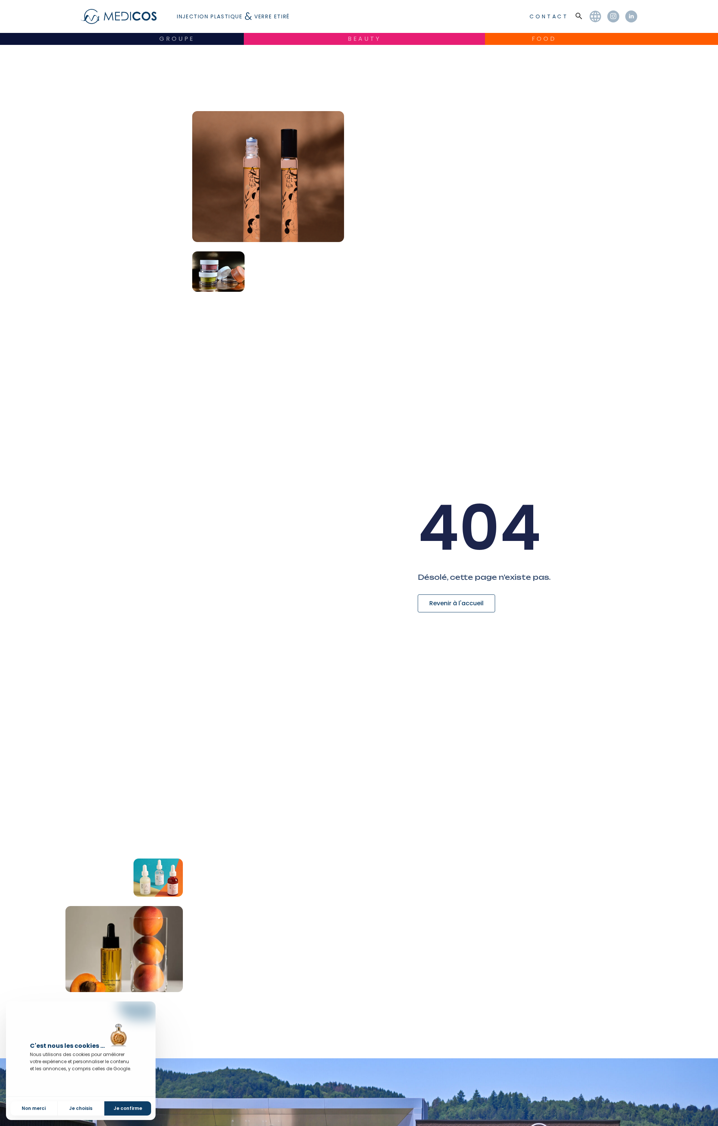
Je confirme (128, 1108)
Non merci (34, 1108)
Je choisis (80, 1108)
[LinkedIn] (631, 16)
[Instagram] (613, 16)
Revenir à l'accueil (456, 603)
